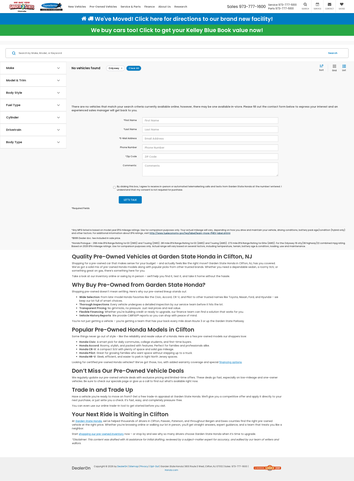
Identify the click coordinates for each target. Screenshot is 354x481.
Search (332, 53)
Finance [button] (149, 6)
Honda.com (171, 470)
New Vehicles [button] (77, 6)
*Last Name (130, 129)
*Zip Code (131, 156)
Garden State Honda (88, 421)
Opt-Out (154, 466)
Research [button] (180, 6)
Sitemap (133, 466)
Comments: (130, 165)
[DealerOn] (81, 468)
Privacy (144, 466)
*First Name (130, 120)
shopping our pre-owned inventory (101, 434)
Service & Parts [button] (131, 6)
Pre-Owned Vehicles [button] (103, 6)
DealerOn (122, 466)
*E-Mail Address (128, 138)
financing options (230, 362)
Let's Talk (130, 200)
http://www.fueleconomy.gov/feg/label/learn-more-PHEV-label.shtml (190, 233)
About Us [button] (164, 6)
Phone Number (128, 147)
